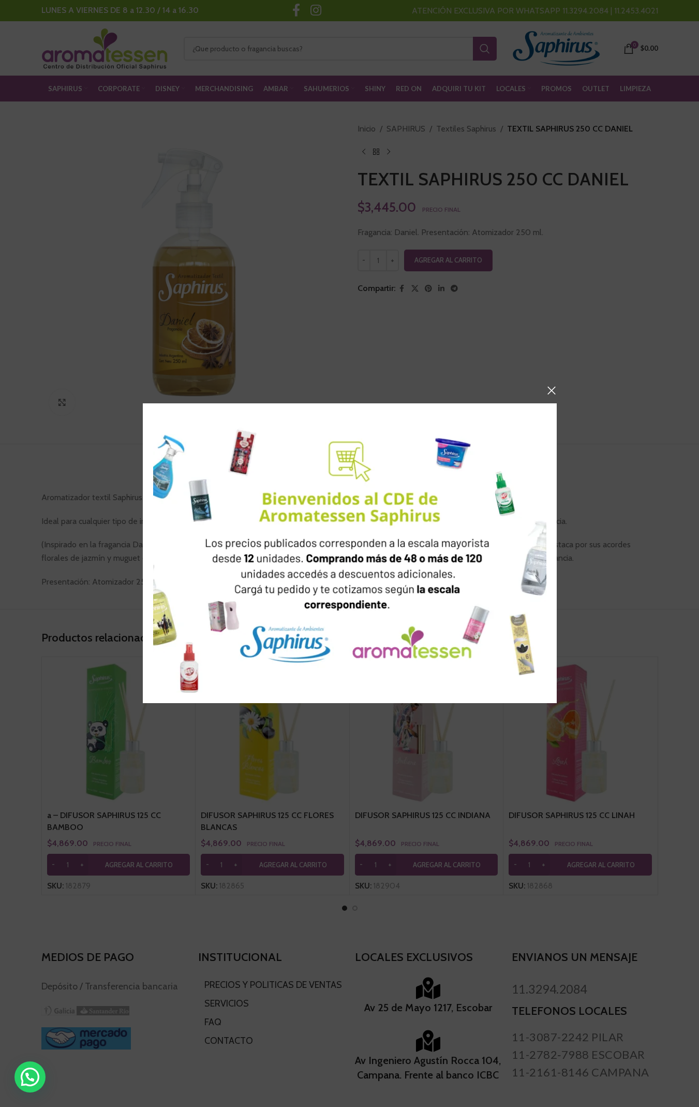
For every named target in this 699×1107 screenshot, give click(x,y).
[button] (30, 1077)
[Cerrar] (551, 390)
